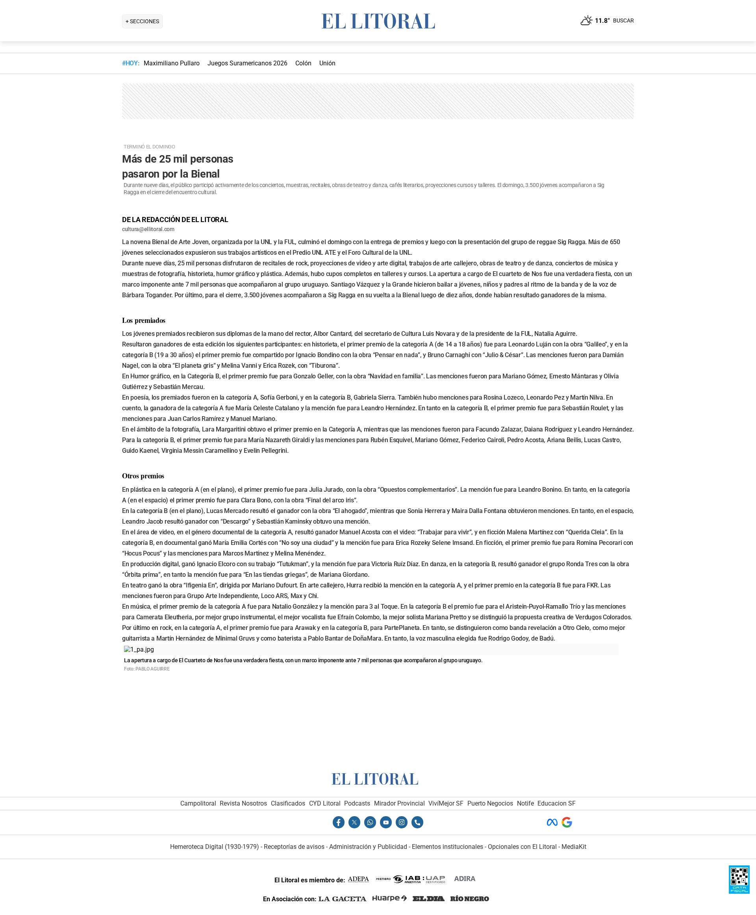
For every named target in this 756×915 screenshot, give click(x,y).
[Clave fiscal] (739, 891)
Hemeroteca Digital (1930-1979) (214, 846)
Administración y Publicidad (368, 846)
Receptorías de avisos (294, 846)
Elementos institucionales (447, 846)
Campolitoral (198, 803)
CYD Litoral (325, 803)
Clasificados (288, 803)
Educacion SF (556, 803)
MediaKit (573, 846)
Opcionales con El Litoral (522, 846)
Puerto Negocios (490, 803)
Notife (525, 803)
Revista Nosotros (243, 803)
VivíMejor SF (445, 803)
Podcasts (357, 803)
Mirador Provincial (399, 803)
